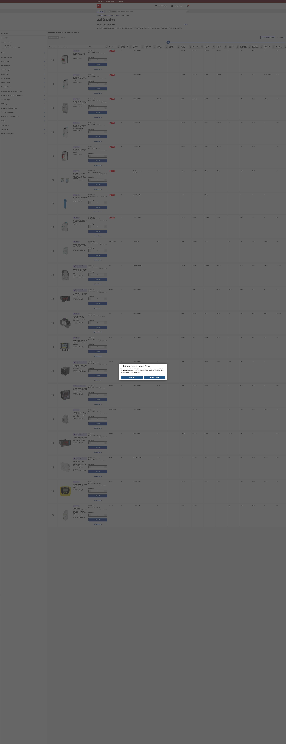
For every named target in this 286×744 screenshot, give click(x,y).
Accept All (132, 377)
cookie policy (126, 372)
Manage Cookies (154, 377)
